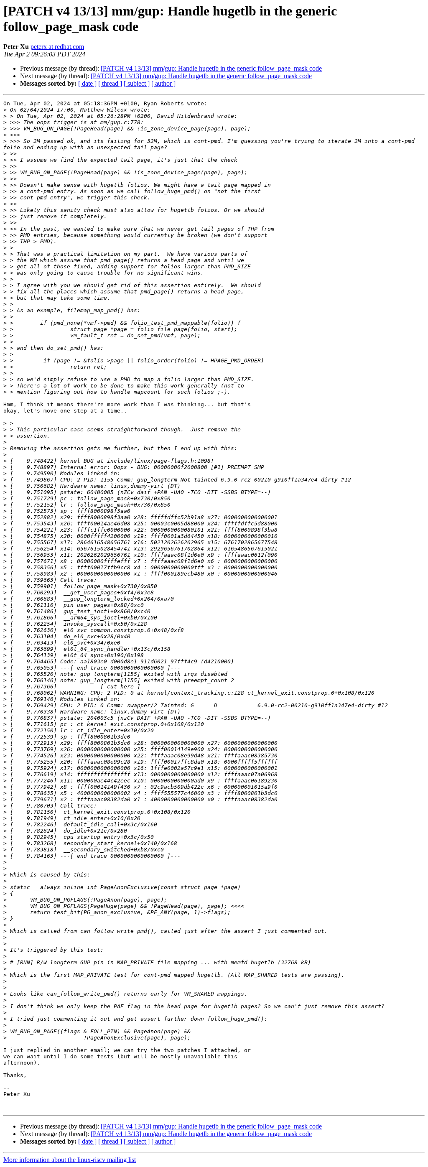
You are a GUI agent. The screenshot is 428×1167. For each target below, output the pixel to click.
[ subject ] (137, 83)
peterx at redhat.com (57, 46)
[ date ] (87, 83)
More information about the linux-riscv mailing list (69, 1159)
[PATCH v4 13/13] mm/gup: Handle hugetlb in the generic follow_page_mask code (211, 68)
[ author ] (163, 83)
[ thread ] (110, 83)
